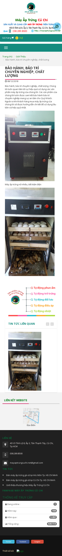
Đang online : (31, 504)
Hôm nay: (31, 510)
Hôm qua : (31, 517)
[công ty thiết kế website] (20, 550)
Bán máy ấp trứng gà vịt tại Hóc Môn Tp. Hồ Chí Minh (32, 475)
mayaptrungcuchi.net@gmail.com (26, 462)
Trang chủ (7, 56)
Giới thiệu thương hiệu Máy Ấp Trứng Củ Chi (27, 485)
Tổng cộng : (32, 523)
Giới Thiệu (21, 56)
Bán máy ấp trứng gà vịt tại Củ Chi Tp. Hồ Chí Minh (30, 480)
